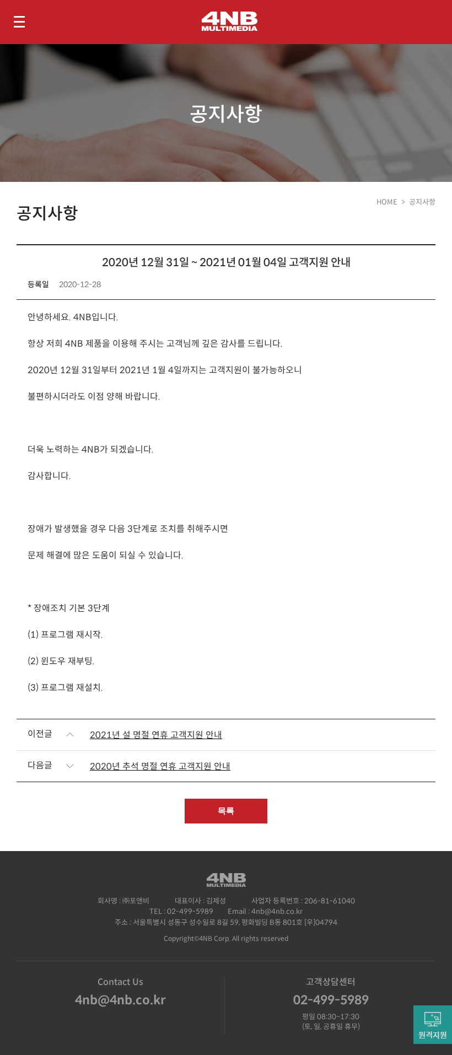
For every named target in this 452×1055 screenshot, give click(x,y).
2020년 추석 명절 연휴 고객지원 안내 (160, 766)
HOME (386, 202)
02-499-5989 (190, 911)
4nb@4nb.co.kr (277, 911)
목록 (226, 810)
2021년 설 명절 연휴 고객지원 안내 (156, 735)
